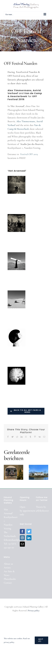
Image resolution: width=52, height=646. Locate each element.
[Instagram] (22, 537)
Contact (8, 582)
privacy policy (9, 642)
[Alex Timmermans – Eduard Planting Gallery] (16, 185)
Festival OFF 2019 (29, 154)
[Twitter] (28, 531)
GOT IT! (40, 640)
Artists (7, 567)
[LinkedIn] (28, 537)
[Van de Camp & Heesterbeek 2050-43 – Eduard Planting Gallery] (16, 337)
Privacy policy (34, 610)
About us (8, 563)
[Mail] (22, 544)
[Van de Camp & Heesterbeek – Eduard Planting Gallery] (16, 376)
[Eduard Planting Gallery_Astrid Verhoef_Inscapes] (16, 261)
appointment (29, 510)
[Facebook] (22, 531)
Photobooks (10, 579)
